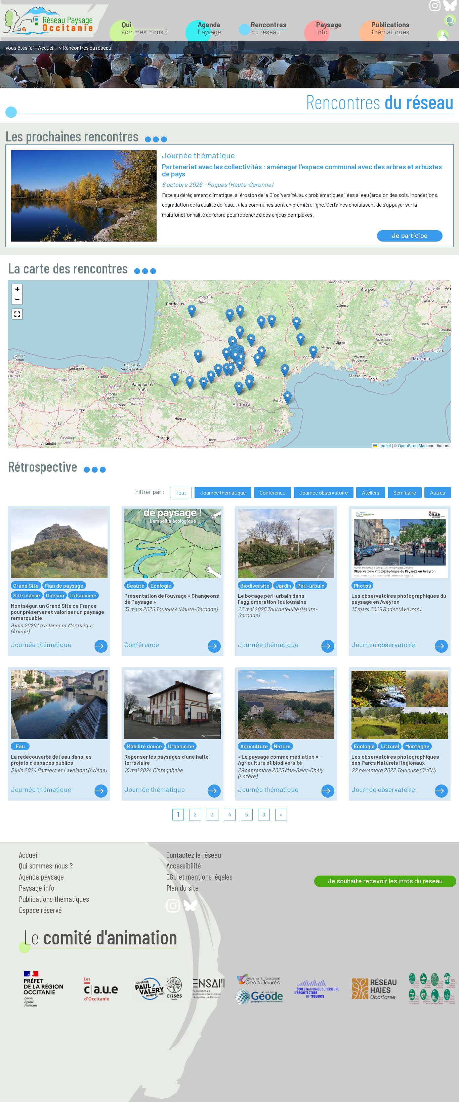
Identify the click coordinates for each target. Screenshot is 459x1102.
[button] (249, 384)
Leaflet (384, 445)
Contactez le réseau (193, 854)
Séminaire (404, 492)
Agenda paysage (41, 876)
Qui (46, 865)
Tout (181, 492)
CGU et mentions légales (199, 876)
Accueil (46, 47)
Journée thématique (223, 492)
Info (329, 28)
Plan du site (182, 887)
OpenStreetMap (412, 445)
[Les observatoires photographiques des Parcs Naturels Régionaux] (441, 791)
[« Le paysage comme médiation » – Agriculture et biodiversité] (327, 791)
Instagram (435, 5)
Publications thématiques (54, 898)
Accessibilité (183, 865)
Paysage (209, 28)
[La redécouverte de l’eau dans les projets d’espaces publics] (101, 791)
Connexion (442, 35)
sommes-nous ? (145, 28)
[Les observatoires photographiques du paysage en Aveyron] (441, 646)
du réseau (269, 28)
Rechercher (450, 20)
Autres (437, 492)
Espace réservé (40, 910)
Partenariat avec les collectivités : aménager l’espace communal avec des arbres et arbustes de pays (302, 170)
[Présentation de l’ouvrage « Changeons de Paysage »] (214, 646)
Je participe (410, 235)
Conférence (272, 492)
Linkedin (435, 20)
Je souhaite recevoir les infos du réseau (385, 881)
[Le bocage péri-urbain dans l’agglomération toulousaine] (327, 646)
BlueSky (450, 5)
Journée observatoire (323, 492)
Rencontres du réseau (86, 47)
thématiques (391, 28)
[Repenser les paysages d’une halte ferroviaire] (214, 791)
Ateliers (370, 492)
